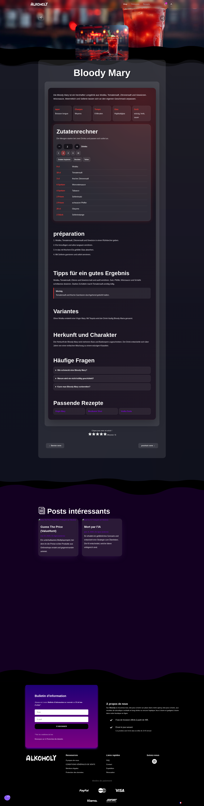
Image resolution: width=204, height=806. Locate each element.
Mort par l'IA (92, 526)
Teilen (86, 159)
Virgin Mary (60, 411)
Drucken (77, 159)
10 (78, 153)
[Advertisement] (59, 605)
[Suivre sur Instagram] (154, 761)
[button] (7, 798)
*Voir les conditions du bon (44, 734)
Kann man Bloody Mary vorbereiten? (73, 387)
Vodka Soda (126, 411)
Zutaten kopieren (64, 159)
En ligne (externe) (58, 536)
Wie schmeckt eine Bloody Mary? (72, 370)
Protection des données (55, 739)
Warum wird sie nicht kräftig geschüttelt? (75, 378)
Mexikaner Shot (95, 411)
